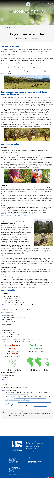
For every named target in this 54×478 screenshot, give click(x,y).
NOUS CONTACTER (13, 458)
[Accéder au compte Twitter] (43, 2)
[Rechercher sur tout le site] (28, 4)
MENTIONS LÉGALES (13, 467)
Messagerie (11, 470)
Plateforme (12, 471)
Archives (31, 468)
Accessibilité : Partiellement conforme (12, 465)
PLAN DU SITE (12, 459)
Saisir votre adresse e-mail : (35, 462)
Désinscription (40, 468)
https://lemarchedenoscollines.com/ (16, 394)
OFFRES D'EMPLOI (13, 460)
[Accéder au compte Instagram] (47, 2)
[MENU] (50, 4)
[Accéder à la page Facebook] (41, 2)
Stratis (51, 477)
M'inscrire (45, 465)
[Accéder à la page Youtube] (45, 2)
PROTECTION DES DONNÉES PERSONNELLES (15, 469)
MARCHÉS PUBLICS (13, 462)
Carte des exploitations (40, 406)
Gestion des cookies (14, 474)
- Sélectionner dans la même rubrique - (26, 27)
